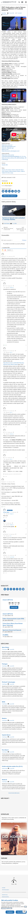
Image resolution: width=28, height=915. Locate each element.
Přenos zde (14, 607)
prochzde (12, 557)
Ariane (9, 169)
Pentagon (4, 664)
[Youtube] (5, 589)
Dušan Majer (4, 13)
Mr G (11, 352)
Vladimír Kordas (4, 768)
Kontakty (3, 887)
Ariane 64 (18, 169)
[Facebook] (8, 589)
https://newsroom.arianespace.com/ (10, 151)
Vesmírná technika (5, 896)
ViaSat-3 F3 (4, 172)
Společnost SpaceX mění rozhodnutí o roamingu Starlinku (13, 218)
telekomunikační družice (14, 171)
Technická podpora (5, 889)
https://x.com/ (5, 149)
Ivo (10, 535)
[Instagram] (11, 589)
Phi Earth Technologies (8, 682)
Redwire (4, 718)
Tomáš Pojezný (4, 649)
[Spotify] (20, 589)
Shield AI (4, 779)
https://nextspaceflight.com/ (8, 146)
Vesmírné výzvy (5, 894)
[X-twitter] (14, 589)
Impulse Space (6, 735)
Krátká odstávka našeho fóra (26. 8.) (12, 766)
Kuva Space (5, 750)
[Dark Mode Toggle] (24, 911)
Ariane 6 (13, 169)
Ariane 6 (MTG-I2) (8, 600)
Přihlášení (24, 240)
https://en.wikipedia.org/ (7, 148)
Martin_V (12, 287)
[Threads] (17, 589)
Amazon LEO (5, 169)
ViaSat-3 (23, 171)
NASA (3, 702)
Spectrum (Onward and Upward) (12, 630)
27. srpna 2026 (11, 649)
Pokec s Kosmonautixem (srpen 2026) (13, 618)
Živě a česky (10, 172)
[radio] (3, 183)
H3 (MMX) (5, 635)
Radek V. (12, 513)
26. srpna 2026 (11, 703)
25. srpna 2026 (11, 751)
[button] (19, 2)
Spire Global (5, 647)
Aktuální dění (5, 164)
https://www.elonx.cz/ (7, 145)
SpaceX (7, 171)
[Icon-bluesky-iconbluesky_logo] (23, 589)
